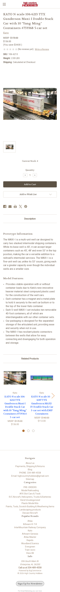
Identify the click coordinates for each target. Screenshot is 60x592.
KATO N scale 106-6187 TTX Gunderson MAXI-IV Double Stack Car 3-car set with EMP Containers (41, 405)
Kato (30, 530)
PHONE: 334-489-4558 (30, 472)
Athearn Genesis (30, 534)
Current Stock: (30, 161)
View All (30, 553)
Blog (30, 469)
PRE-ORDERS (30, 487)
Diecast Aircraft (30, 513)
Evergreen (30, 546)
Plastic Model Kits (30, 503)
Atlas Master (30, 537)
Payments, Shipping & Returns (30, 466)
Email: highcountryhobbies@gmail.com (30, 476)
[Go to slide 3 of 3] (33, 431)
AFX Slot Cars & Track (30, 493)
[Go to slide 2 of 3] (28, 431)
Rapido (30, 540)
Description (30, 218)
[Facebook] (4, 206)
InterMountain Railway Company (30, 527)
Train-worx (30, 550)
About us (30, 463)
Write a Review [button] (42, 49)
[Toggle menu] (4, 4)
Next (53, 395)
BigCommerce (35, 571)
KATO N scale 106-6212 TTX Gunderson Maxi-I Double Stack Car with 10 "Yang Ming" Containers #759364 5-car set (15, 407)
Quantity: (30, 170)
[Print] (15, 206)
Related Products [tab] (30, 358)
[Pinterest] (25, 206)
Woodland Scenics (30, 543)
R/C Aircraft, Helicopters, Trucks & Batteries (30, 497)
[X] (20, 206)
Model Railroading (30, 490)
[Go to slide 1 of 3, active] (23, 431)
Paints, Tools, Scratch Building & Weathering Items (30, 506)
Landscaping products (30, 509)
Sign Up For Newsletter (30, 583)
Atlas (30, 521)
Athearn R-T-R (30, 524)
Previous (4, 395)
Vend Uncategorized (30, 500)
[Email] (10, 206)
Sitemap (30, 479)
